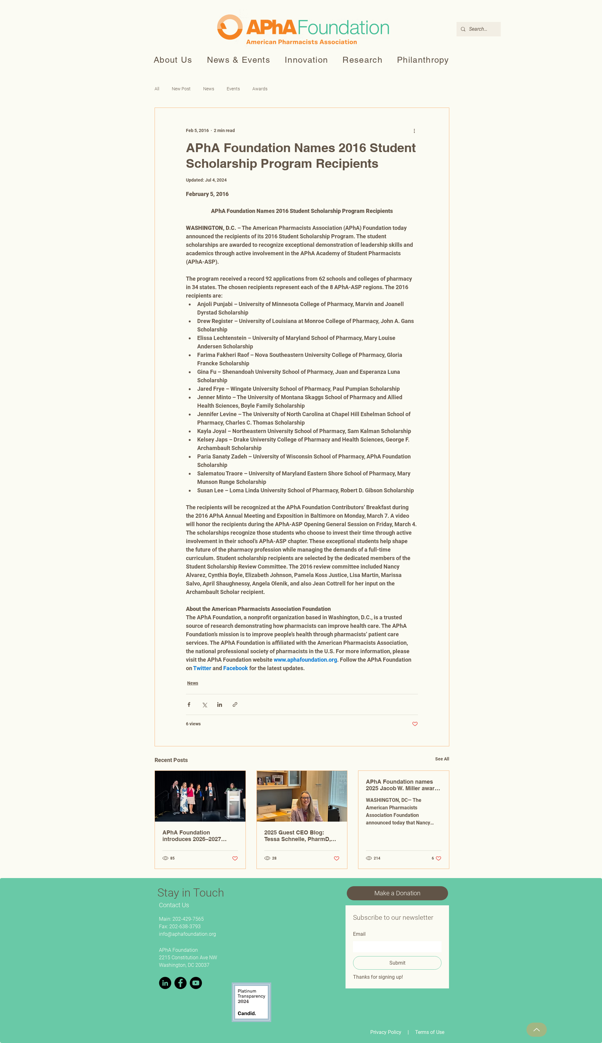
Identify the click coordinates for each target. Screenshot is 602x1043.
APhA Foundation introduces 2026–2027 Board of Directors (191, 835)
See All (442, 758)
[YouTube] (196, 983)
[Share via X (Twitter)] (204, 704)
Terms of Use (429, 1032)
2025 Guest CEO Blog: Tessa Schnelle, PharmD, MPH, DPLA (297, 835)
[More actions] (414, 130)
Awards (259, 88)
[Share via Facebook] (189, 704)
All (157, 88)
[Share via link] (235, 704)
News (208, 88)
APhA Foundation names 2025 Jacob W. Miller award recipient (402, 785)
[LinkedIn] (165, 983)
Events (233, 88)
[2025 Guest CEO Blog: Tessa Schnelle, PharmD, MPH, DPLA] (302, 796)
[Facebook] (180, 983)
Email (359, 934)
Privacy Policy (385, 1032)
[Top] (536, 1030)
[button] (173, 60)
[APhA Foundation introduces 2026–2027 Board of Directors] (200, 796)
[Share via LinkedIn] (220, 704)
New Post (181, 88)
